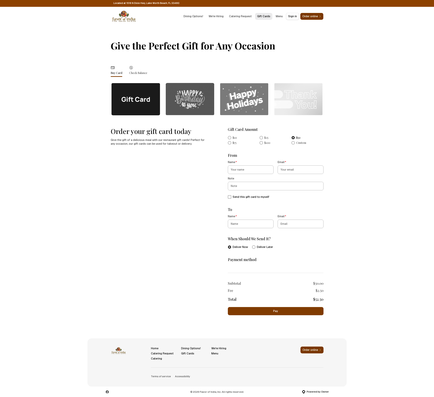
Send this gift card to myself (251, 197)
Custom (301, 142)
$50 (298, 137)
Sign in (292, 16)
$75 (234, 142)
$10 (235, 137)
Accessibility (182, 376)
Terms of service (161, 376)
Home (154, 348)
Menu (279, 16)
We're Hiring (216, 16)
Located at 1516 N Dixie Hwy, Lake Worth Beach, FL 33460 (146, 3)
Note (231, 178)
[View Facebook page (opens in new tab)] (107, 392)
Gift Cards (263, 16)
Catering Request (240, 16)
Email (282, 162)
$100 (267, 142)
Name (232, 162)
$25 (266, 137)
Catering (156, 358)
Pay (275, 311)
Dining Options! (193, 16)
